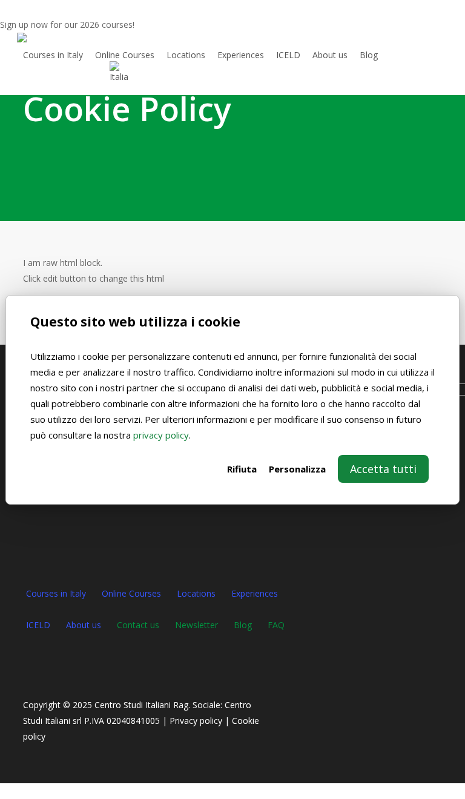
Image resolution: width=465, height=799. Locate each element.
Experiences (254, 593)
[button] (232, 791)
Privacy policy (196, 720)
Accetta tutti (383, 469)
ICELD (38, 625)
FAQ (276, 625)
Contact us (138, 625)
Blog (243, 625)
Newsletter (196, 625)
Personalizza (297, 469)
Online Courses (131, 593)
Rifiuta (242, 469)
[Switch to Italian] (119, 72)
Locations (196, 593)
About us (83, 625)
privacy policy (161, 435)
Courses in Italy (56, 593)
